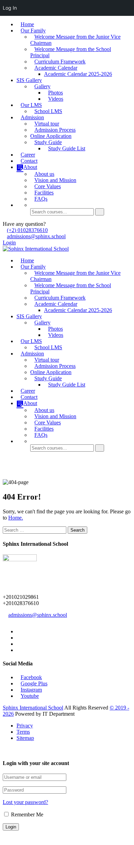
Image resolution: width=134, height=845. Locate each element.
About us (44, 174)
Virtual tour (46, 124)
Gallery (42, 86)
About (30, 167)
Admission (32, 117)
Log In (10, 8)
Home (27, 24)
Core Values (47, 186)
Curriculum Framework (60, 61)
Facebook (31, 677)
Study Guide (48, 142)
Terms (23, 732)
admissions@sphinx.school (36, 236)
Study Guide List (66, 148)
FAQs (40, 199)
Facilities (44, 192)
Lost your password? (25, 802)
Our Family (33, 30)
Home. (15, 518)
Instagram (31, 690)
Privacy (24, 725)
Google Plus (34, 683)
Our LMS (31, 105)
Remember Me (26, 814)
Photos (55, 92)
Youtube (30, 696)
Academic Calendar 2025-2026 (78, 74)
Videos (55, 99)
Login (9, 242)
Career (28, 155)
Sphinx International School (33, 708)
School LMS (48, 111)
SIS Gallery (29, 80)
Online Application (50, 136)
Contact (29, 161)
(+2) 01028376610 (27, 230)
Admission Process (55, 130)
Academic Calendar (55, 68)
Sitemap (25, 738)
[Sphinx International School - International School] (36, 249)
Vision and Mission (55, 180)
